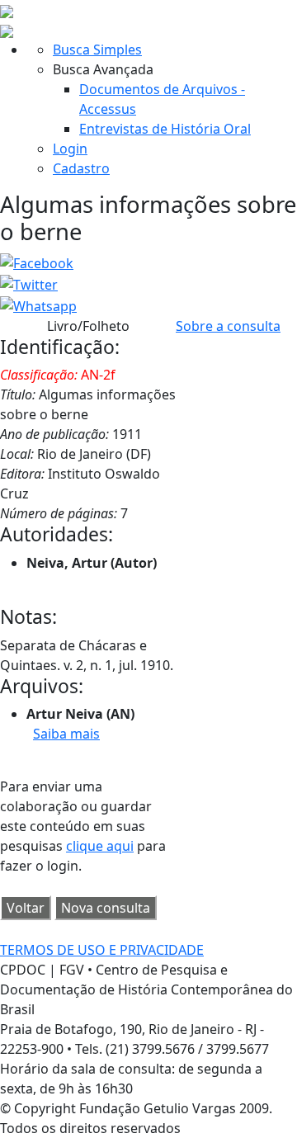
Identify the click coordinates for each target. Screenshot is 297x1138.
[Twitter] (29, 283)
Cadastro (81, 168)
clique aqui (100, 846)
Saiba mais (66, 734)
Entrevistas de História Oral (165, 129)
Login (70, 148)
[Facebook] (36, 262)
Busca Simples (97, 49)
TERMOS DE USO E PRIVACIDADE (102, 950)
